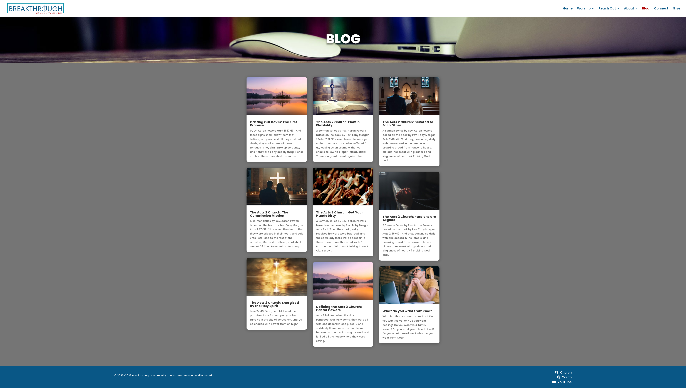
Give (676, 9)
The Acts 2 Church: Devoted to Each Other (407, 123)
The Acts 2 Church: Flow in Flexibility (338, 123)
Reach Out (607, 9)
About (629, 9)
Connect (661, 9)
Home (568, 9)
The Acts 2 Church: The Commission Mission (269, 214)
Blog (646, 9)
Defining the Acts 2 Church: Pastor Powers (339, 308)
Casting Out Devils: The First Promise (273, 123)
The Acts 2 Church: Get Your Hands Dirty (339, 214)
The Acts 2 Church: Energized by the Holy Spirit (274, 304)
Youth (567, 377)
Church (566, 372)
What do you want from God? (407, 311)
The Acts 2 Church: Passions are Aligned (409, 218)
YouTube (565, 382)
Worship (584, 9)
